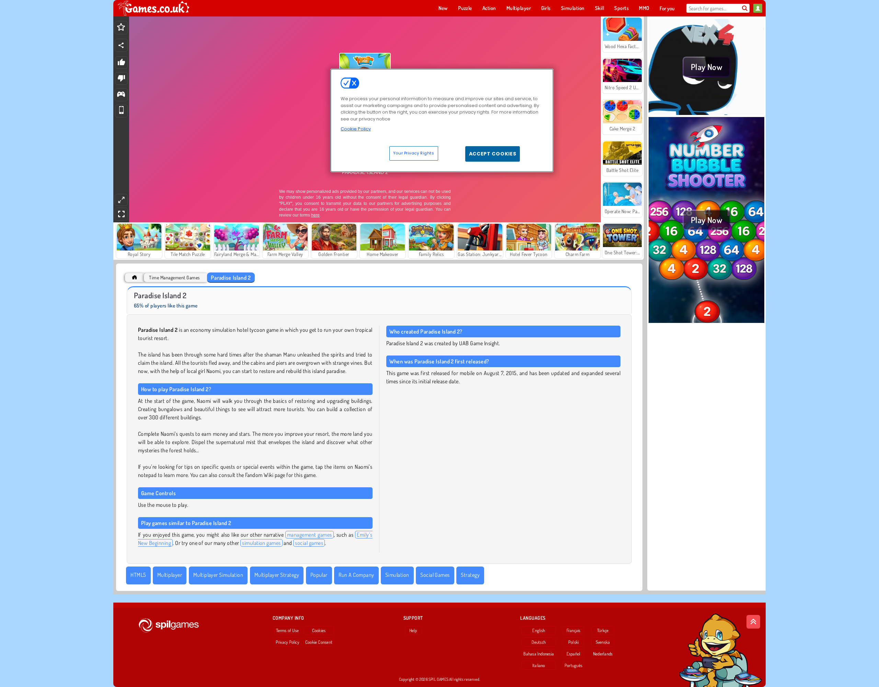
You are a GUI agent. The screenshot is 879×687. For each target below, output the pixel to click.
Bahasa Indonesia (538, 653)
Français (574, 630)
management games (309, 534)
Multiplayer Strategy (276, 574)
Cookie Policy (356, 129)
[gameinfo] (121, 95)
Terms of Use (287, 630)
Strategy (470, 574)
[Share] (121, 45)
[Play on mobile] (121, 111)
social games (309, 542)
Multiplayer (169, 574)
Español (574, 653)
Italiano (538, 665)
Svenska (603, 642)
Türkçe (602, 630)
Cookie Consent (318, 642)
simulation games (261, 542)
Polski (573, 642)
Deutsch (539, 642)
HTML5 (138, 574)
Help (413, 630)
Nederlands (603, 653)
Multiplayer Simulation (218, 574)
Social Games (435, 574)
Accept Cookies (492, 153)
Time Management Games (174, 277)
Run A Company (356, 574)
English (538, 630)
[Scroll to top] (753, 622)
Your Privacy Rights (413, 153)
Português (573, 665)
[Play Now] (706, 112)
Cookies (319, 630)
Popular (319, 574)
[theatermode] (121, 200)
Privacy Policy (287, 642)
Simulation (397, 574)
